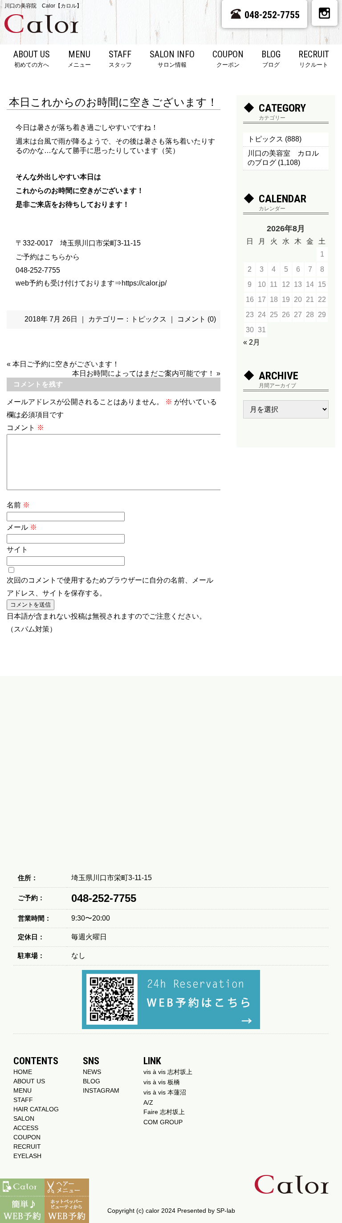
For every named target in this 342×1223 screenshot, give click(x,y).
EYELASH (27, 1155)
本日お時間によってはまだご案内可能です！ (143, 373)
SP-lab (225, 1210)
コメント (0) (196, 319)
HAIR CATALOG (36, 1109)
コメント (25, 427)
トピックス (149, 319)
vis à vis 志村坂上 (167, 1071)
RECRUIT (313, 58)
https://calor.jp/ (144, 283)
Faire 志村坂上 (164, 1111)
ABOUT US (31, 58)
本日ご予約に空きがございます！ (65, 364)
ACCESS (25, 1127)
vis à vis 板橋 (161, 1082)
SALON (23, 1118)
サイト (17, 549)
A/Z (148, 1102)
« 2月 (251, 342)
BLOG (271, 58)
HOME (22, 1071)
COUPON (228, 58)
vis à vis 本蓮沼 (164, 1092)
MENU (79, 58)
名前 (18, 505)
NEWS (92, 1071)
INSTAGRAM (101, 1090)
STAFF (120, 58)
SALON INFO (172, 58)
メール (22, 527)
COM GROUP (163, 1122)
